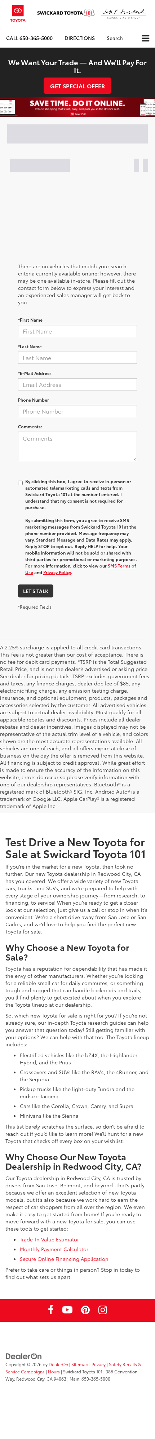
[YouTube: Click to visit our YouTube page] (67, 1311)
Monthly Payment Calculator (54, 1249)
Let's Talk (35, 591)
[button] (29, 38)
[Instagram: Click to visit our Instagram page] (102, 1311)
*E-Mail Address (35, 373)
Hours (54, 1371)
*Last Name (30, 346)
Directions (80, 37)
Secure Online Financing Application (64, 1258)
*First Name (30, 320)
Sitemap (79, 1364)
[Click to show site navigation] (145, 38)
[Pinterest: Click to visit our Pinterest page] (85, 1311)
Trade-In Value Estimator (49, 1239)
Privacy (99, 1364)
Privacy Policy (57, 572)
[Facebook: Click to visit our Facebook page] (51, 1311)
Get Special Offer (77, 85)
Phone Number (33, 400)
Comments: (30, 426)
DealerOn (58, 1364)
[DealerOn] (23, 1355)
